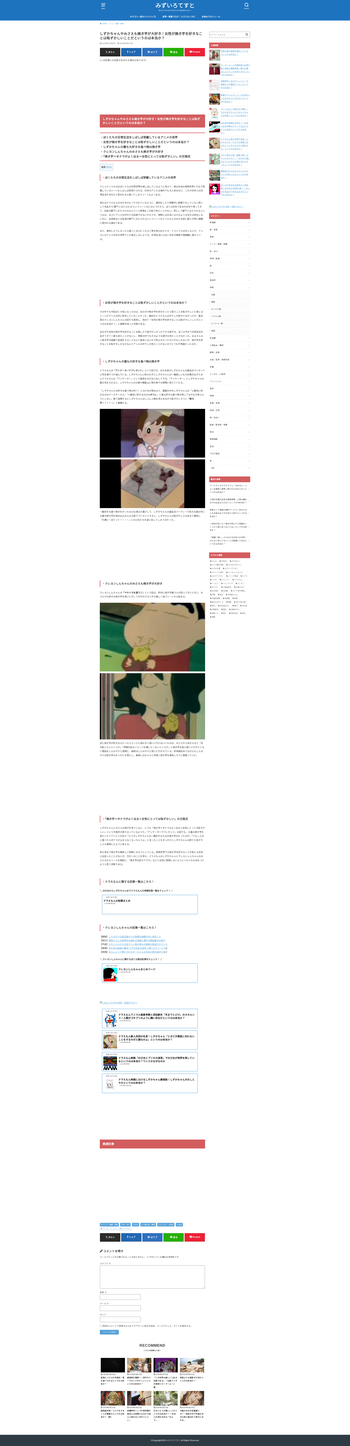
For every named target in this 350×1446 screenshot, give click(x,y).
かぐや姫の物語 (217, 565)
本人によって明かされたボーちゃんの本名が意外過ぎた (136, 952)
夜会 (221, 595)
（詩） (213, 468)
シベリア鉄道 (233, 576)
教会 (213, 606)
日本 (136, 1225)
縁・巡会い (215, 417)
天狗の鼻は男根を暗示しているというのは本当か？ (234, 53)
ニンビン (215, 583)
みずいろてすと (175, 5)
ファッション (215, 381)
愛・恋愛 (214, 230)
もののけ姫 (216, 569)
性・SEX (126, 1225)
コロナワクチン (217, 576)
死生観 (213, 338)
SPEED (224, 561)
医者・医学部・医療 (218, 425)
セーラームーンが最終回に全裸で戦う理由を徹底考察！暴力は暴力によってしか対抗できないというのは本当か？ (235, 70)
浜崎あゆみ (235, 609)
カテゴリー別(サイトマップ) (143, 17)
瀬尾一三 (215, 613)
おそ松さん (236, 561)
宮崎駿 (227, 598)
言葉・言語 (215, 403)
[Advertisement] (152, 85)
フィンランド (228, 583)
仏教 (213, 295)
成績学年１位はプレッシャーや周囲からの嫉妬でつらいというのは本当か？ (234, 84)
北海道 (225, 591)
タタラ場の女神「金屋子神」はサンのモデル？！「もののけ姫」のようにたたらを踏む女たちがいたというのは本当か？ (235, 160)
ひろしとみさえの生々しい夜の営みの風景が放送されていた (138, 944)
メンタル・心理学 (166, 1225)
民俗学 (213, 280)
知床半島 (234, 613)
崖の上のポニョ (217, 602)
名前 (103, 1292)
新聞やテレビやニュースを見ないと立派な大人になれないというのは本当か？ (235, 98)
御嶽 (229, 602)
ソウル (214, 580)
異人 (224, 613)
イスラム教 (216, 316)
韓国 (213, 617)
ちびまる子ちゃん (234, 565)
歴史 (224, 609)
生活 (180, 1225)
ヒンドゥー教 (217, 323)
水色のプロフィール (211, 17)
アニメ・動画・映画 (110, 1225)
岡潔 (236, 598)
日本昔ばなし (225, 606)
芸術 (212, 388)
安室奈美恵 (216, 598)
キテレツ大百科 (217, 572)
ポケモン (215, 587)
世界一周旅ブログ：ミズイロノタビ (178, 17)
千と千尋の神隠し (239, 591)
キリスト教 (216, 309)
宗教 (212, 287)
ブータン (241, 583)
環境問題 (214, 439)
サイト (103, 1315)
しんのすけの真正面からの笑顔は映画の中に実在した (135, 936)
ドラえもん (126, 1229)
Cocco (214, 561)
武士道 (244, 606)
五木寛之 (215, 591)
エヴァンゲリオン (231, 569)
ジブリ (245, 576)
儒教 (213, 302)
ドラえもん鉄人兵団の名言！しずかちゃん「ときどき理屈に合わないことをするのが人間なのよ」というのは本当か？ (234, 144)
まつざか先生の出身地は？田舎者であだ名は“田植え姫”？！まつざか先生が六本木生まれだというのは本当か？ (235, 190)
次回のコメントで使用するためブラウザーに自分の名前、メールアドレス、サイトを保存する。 (147, 1326)
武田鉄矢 (215, 609)
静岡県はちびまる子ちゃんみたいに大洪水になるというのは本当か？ (234, 174)
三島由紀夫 (227, 587)
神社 (243, 613)
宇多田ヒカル (233, 595)
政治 (212, 432)
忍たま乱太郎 (241, 602)
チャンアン (225, 580)
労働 (212, 367)
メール (104, 1303)
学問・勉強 (215, 258)
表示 (109, 167)
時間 (212, 396)
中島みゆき (240, 587)
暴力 (236, 606)
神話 (213, 331)
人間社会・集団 (149, 1225)
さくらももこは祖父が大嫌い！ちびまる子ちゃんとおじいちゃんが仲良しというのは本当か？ (234, 112)
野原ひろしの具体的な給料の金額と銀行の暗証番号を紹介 (137, 940)
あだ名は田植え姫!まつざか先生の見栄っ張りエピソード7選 (138, 948)
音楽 (212, 237)
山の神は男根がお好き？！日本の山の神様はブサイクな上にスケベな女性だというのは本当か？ (234, 128)
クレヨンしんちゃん (110, 1229)
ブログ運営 (215, 454)
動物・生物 (215, 352)
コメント (105, 1263)
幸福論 (213, 222)
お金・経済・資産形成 (219, 360)
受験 (213, 595)
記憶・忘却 (215, 410)
